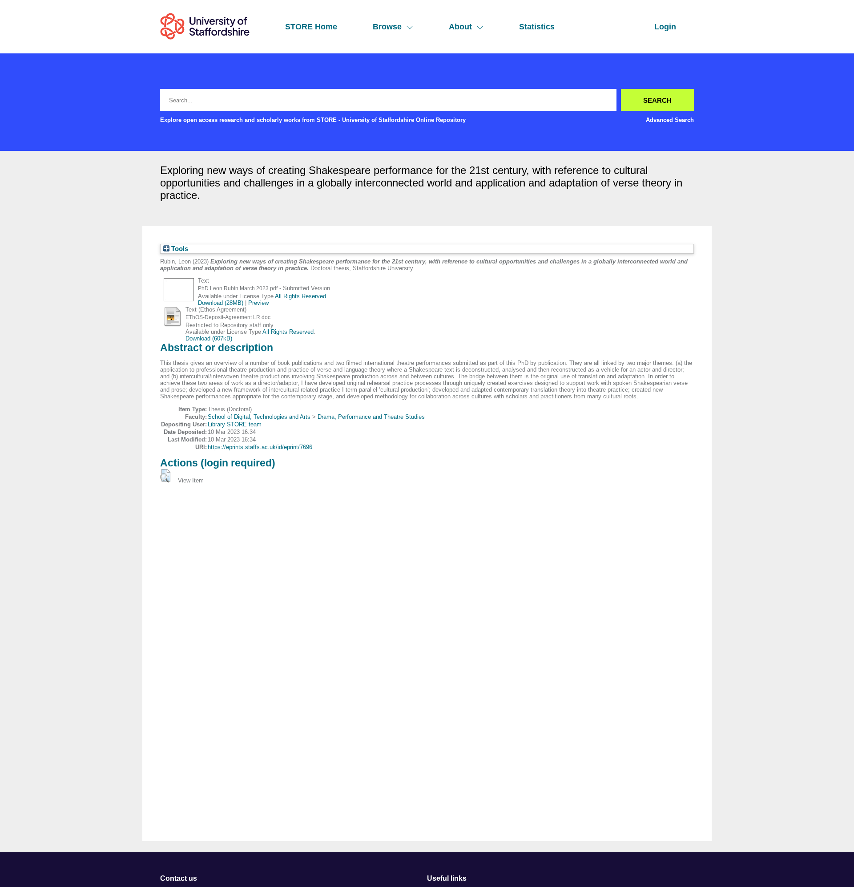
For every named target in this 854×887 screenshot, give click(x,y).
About (460, 26)
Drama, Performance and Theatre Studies (371, 416)
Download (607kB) (208, 338)
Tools (178, 248)
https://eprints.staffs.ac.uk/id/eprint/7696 (260, 447)
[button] (165, 475)
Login (665, 26)
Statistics (537, 26)
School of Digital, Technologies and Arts (259, 416)
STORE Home (311, 26)
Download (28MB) (220, 303)
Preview (258, 303)
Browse (387, 26)
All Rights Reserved (300, 296)
